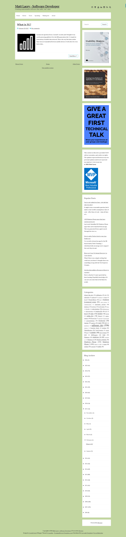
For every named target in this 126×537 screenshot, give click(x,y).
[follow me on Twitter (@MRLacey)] (89, 7)
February (89, 440)
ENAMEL (88, 309)
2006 (86, 512)
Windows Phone (90, 342)
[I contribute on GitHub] (91, 7)
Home (18, 15)
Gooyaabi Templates (87, 533)
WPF (100, 344)
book (85, 300)
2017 (86, 409)
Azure (105, 297)
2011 (86, 485)
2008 (86, 502)
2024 (86, 371)
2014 (86, 469)
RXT (106, 323)
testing (104, 328)
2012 (86, 480)
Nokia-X (100, 316)
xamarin (93, 346)
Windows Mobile (101, 340)
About (53, 15)
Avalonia (100, 297)
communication (87, 304)
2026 (86, 360)
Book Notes (92, 300)
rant (99, 323)
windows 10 (97, 337)
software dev (97, 325)
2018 (86, 403)
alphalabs (86, 297)
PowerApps (106, 318)
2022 (86, 382)
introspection (89, 311)
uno (87, 332)
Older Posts (76, 64)
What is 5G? (24, 24)
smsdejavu (86, 325)
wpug (104, 344)
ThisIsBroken (88, 330)
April (87, 429)
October (88, 418)
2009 (86, 496)
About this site (88, 295)
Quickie (86, 323)
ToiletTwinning (99, 330)
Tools (30, 15)
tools (107, 330)
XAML (99, 346)
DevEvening (101, 307)
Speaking (37, 15)
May (87, 424)
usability (93, 333)
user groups (103, 332)
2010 (86, 491)
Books (24, 15)
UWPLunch (94, 335)
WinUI (95, 344)
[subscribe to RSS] (106, 7)
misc (92, 314)
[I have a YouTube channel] (98, 7)
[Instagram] (103, 7)
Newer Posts (19, 64)
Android (94, 297)
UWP (85, 335)
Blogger (100, 523)
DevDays (93, 307)
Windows (86, 337)
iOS (106, 311)
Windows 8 (90, 340)
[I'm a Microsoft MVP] (94, 7)
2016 (86, 458)
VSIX (103, 335)
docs (108, 307)
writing (86, 346)
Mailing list (46, 15)
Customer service (100, 304)
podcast (100, 318)
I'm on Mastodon (98, 533)
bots (100, 299)
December (89, 413)
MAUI (86, 314)
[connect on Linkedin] (101, 7)
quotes (93, 323)
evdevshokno (95, 309)
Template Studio (94, 328)
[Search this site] (109, 7)
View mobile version (47, 68)
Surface (86, 328)
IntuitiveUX (98, 311)
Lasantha (50, 533)
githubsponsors (105, 309)
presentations (90, 321)
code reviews (103, 302)
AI (105, 295)
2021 (86, 387)
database (86, 307)
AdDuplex (99, 295)
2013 (86, 474)
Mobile (99, 314)
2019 (86, 398)
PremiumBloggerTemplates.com (63, 533)
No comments (35, 28)
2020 (86, 392)
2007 (86, 507)
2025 (86, 365)
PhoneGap (93, 318)
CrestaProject (33, 533)
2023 (86, 376)
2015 (86, 464)
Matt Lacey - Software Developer (37, 6)
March (88, 434)
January (88, 451)
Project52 (102, 321)
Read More (73, 56)
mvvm (107, 314)
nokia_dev (90, 316)
